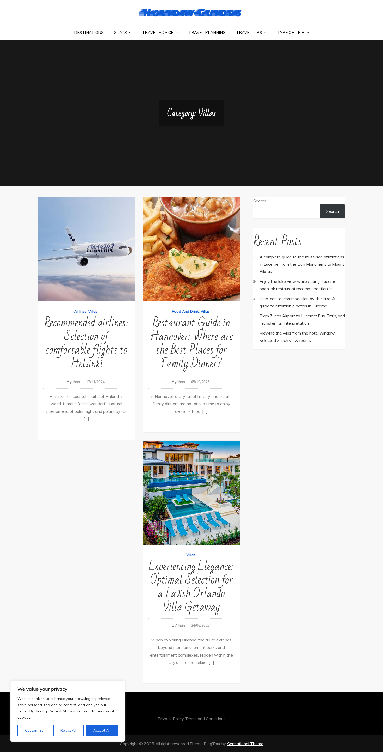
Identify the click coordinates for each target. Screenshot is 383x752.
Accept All (101, 730)
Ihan (76, 382)
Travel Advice (157, 32)
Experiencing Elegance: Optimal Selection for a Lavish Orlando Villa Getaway (191, 586)
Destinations (89, 32)
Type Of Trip (291, 32)
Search (259, 200)
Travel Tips (249, 32)
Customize (34, 730)
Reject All (68, 730)
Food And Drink (185, 311)
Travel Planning (207, 32)
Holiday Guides (191, 12)
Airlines (80, 311)
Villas (92, 311)
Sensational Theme (245, 743)
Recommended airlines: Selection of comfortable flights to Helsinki (86, 343)
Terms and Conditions (205, 718)
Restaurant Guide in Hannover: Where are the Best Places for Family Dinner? (191, 343)
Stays (120, 32)
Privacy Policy (171, 718)
